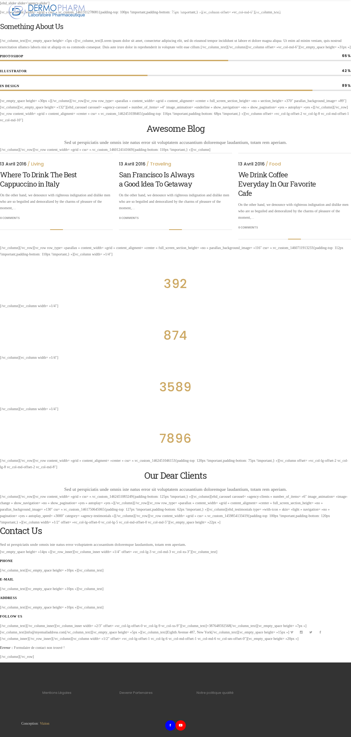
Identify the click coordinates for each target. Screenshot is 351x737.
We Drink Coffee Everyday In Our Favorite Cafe (277, 184)
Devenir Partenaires (136, 692)
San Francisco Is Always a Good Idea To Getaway (156, 179)
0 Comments (10, 218)
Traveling (160, 164)
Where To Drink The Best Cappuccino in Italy (38, 179)
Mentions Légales (56, 692)
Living (37, 164)
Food (275, 164)
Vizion (44, 723)
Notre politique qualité (215, 692)
